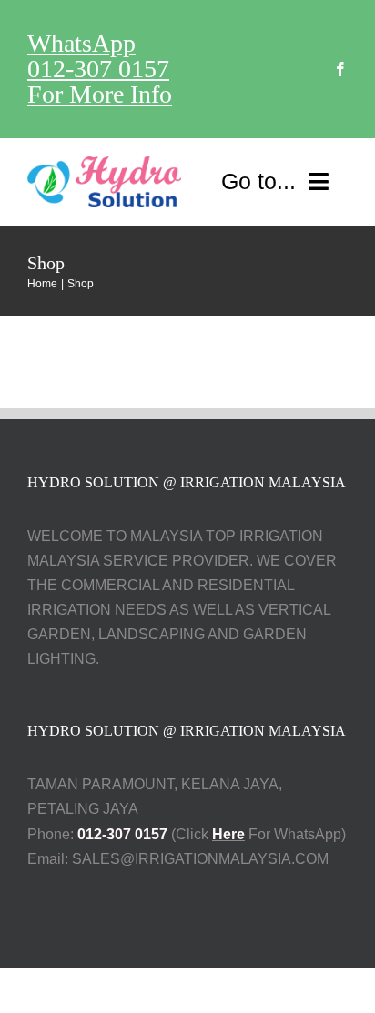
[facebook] (340, 69)
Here (228, 834)
